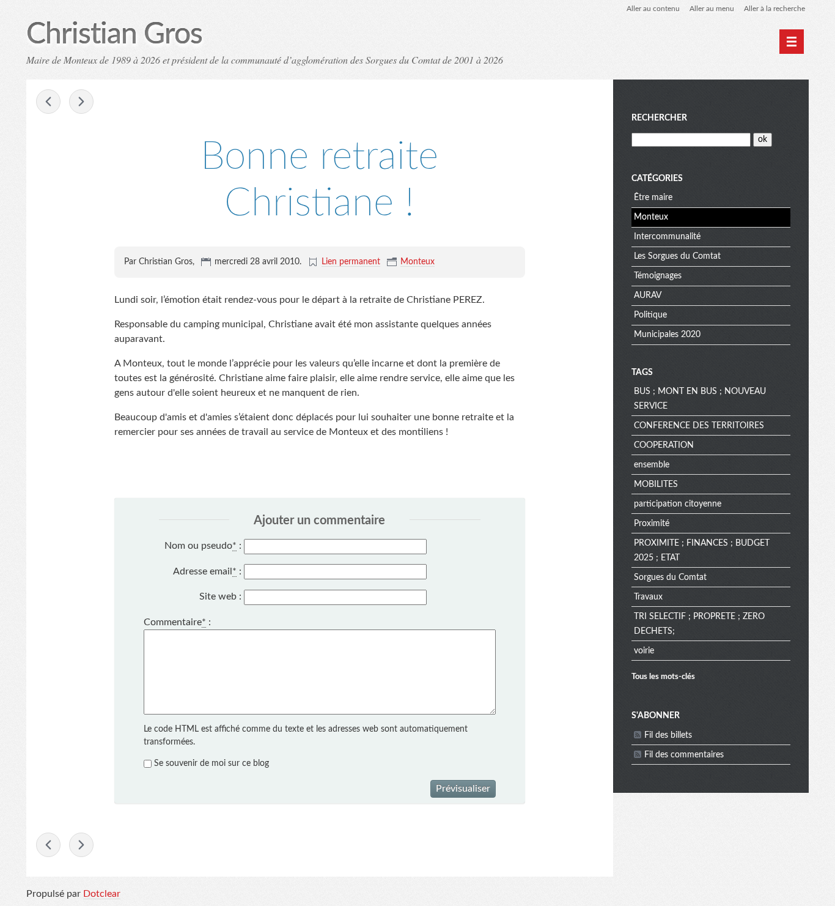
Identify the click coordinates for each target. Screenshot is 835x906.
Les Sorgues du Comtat (677, 256)
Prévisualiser (463, 788)
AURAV (647, 295)
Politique (650, 315)
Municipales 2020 (667, 334)
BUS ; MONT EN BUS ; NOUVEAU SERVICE (700, 398)
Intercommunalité (667, 236)
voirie (644, 651)
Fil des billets (668, 735)
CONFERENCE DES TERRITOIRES (699, 425)
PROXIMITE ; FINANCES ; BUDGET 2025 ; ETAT (702, 550)
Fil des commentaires (684, 755)
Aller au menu (712, 8)
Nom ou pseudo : (202, 546)
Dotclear (101, 894)
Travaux (648, 597)
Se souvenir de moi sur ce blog (211, 763)
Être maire (653, 197)
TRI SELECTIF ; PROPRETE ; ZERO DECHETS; (699, 624)
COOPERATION (664, 445)
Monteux (417, 262)
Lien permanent (351, 262)
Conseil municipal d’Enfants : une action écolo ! (48, 101)
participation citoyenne (677, 504)
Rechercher (659, 118)
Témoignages (658, 276)
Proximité (651, 523)
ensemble (651, 465)
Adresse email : (207, 571)
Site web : (220, 596)
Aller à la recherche (774, 8)
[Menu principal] (791, 41)
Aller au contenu (653, 8)
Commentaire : (177, 622)
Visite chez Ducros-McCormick (81, 101)
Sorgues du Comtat (670, 577)
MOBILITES (656, 484)
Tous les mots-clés (663, 676)
